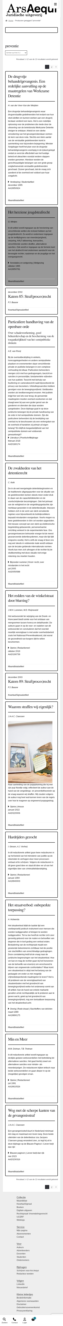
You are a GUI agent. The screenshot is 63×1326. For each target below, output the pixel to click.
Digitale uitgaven (24, 1210)
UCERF (20, 1217)
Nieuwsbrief (22, 1287)
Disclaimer (21, 1304)
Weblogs (21, 1220)
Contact (20, 1237)
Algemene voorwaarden (28, 1301)
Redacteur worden (25, 1274)
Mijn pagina (22, 1230)
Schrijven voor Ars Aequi (28, 1270)
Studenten (21, 1257)
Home (10, 21)
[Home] (31, 8)
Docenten (21, 1254)
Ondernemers (23, 1260)
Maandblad (22, 1201)
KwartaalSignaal (24, 1204)
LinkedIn (21, 1284)
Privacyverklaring (24, 1311)
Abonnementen (24, 1234)
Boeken (20, 1207)
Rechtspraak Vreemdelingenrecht (32, 1214)
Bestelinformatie (24, 1298)
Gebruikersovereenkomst (28, 1307)
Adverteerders (23, 1250)
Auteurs (20, 1247)
